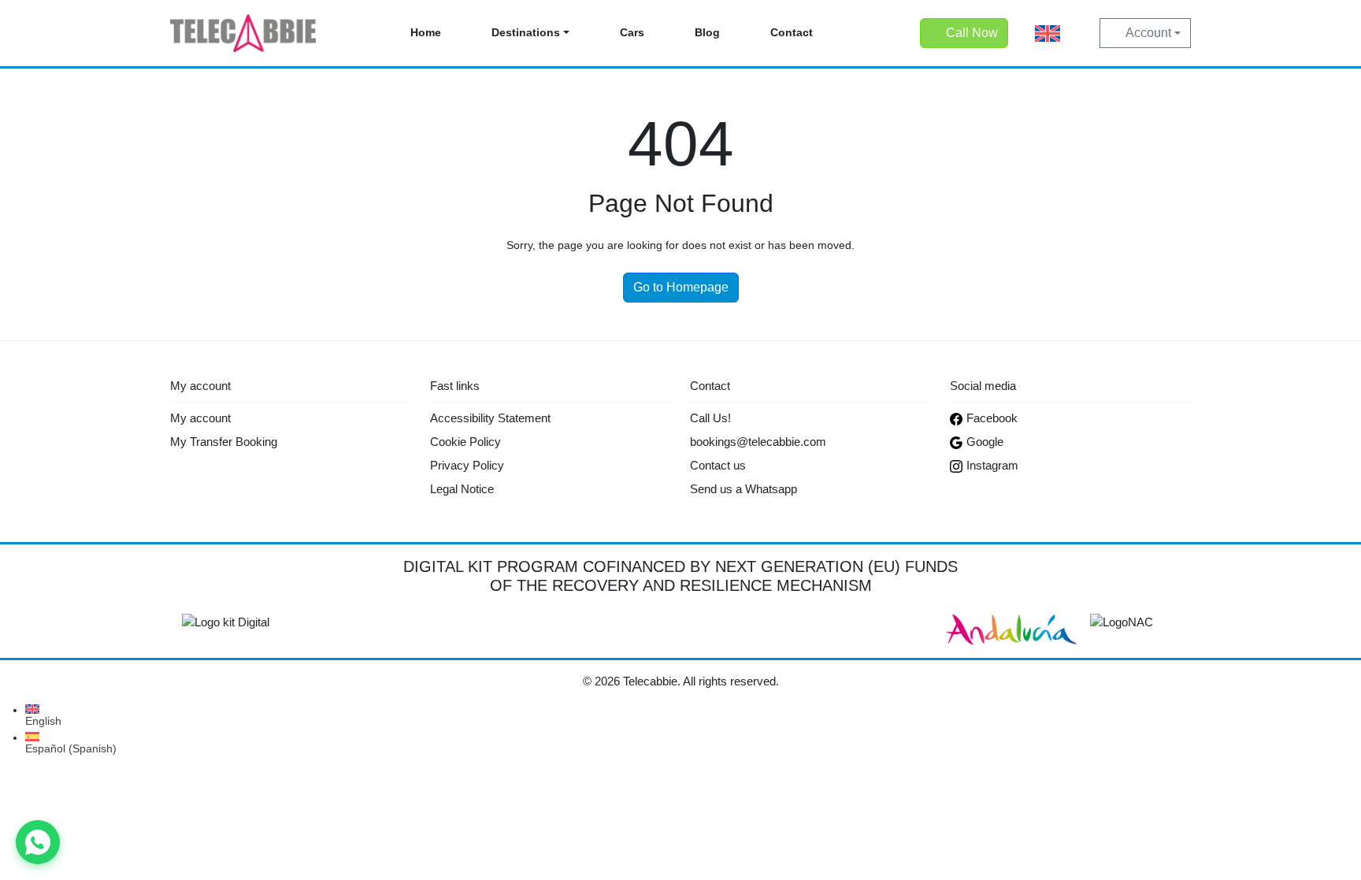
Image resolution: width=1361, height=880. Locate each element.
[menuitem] (1047, 33)
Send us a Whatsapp (743, 489)
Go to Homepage (681, 287)
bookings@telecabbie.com (758, 441)
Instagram (992, 465)
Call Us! (710, 418)
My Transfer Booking (223, 441)
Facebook (992, 418)
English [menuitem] (43, 721)
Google (984, 441)
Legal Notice (462, 489)
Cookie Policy (465, 441)
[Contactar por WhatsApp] (38, 842)
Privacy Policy (467, 465)
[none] (1047, 33)
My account (200, 418)
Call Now (972, 32)
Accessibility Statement (490, 418)
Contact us (718, 465)
